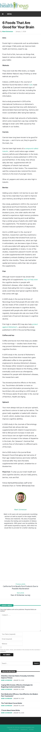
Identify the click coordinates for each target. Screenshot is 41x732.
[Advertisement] (20, 554)
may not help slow (31, 280)
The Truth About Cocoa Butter (11, 703)
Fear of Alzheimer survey (20, 594)
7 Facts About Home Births (10, 710)
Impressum (23, 729)
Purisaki (31, 729)
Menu (9, 14)
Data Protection (13, 729)
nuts (30, 85)
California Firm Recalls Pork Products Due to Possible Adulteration (20, 586)
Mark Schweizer (7, 31)
